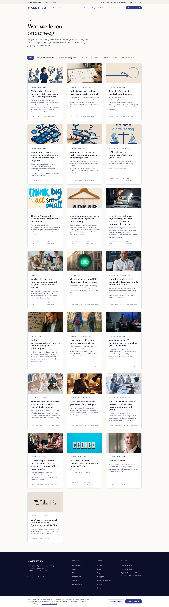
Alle (30, 58)
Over (86, 8)
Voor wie (62, 8)
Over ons (100, 565)
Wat (54, 8)
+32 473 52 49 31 (35, 2)
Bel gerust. (122, 2)
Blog (93, 8)
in (29, 576)
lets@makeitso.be (127, 565)
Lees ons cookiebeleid (49, 604)
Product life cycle (78, 584)
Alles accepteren (134, 601)
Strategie (75, 573)
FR (140, 2)
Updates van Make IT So (129, 58)
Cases (79, 8)
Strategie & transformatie (45, 58)
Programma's (76, 577)
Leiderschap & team (110, 58)
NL (131, 2)
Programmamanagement (67, 58)
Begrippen (100, 577)
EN (135, 2)
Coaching (75, 580)
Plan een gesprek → (134, 8)
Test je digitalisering (117, 8)
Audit (74, 569)
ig (38, 576)
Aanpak (72, 8)
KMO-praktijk (85, 58)
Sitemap (100, 584)
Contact (100, 8)
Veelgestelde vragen (104, 580)
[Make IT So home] (36, 7)
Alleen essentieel (116, 601)
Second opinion (77, 565)
